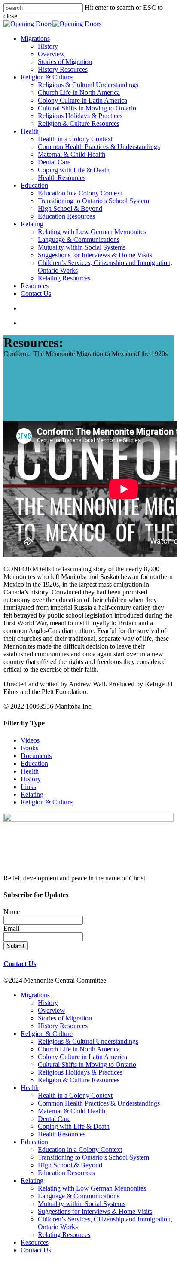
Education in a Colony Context (80, 1149)
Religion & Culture (47, 802)
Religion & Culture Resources (78, 1080)
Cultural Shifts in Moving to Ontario (87, 1064)
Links (28, 786)
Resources (35, 1242)
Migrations (35, 995)
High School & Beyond (70, 1165)
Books (29, 748)
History (31, 779)
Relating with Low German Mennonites (92, 1188)
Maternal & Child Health (71, 1111)
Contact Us (19, 963)
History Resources (63, 1026)
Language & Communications (78, 1196)
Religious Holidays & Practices (80, 1072)
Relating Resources (64, 1234)
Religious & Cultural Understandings (88, 1041)
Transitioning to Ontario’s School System (93, 1157)
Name (11, 911)
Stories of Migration (65, 1018)
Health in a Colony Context (75, 1095)
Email (11, 928)
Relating (32, 794)
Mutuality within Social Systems (81, 1203)
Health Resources (61, 1134)
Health (30, 771)
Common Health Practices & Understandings (99, 1103)
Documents (36, 755)
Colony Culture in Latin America (82, 1056)
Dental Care (54, 1118)
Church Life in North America (79, 1049)
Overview (51, 1010)
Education (34, 763)
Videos (30, 740)
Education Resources (66, 1172)
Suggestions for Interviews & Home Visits (95, 1211)
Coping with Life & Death (74, 1126)
